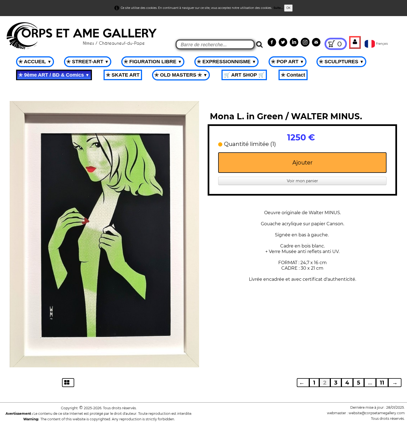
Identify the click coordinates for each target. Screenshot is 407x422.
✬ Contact (293, 75)
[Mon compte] (355, 42)
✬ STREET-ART (87, 61)
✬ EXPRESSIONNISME (226, 61)
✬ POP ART (287, 61)
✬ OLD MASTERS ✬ (180, 75)
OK (288, 8)
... (370, 382)
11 (382, 382)
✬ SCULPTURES (341, 61)
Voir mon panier (302, 180)
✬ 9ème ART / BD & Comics (54, 75)
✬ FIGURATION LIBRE (153, 61)
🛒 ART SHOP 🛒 (244, 75)
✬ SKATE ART (123, 75)
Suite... (278, 8)
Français (382, 44)
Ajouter (302, 162)
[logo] (14, 30)
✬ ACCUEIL (35, 61)
